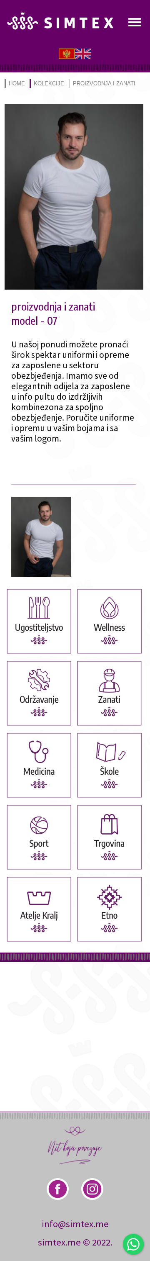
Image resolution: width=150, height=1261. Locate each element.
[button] (74, 286)
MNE (66, 53)
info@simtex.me (75, 1224)
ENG (82, 53)
